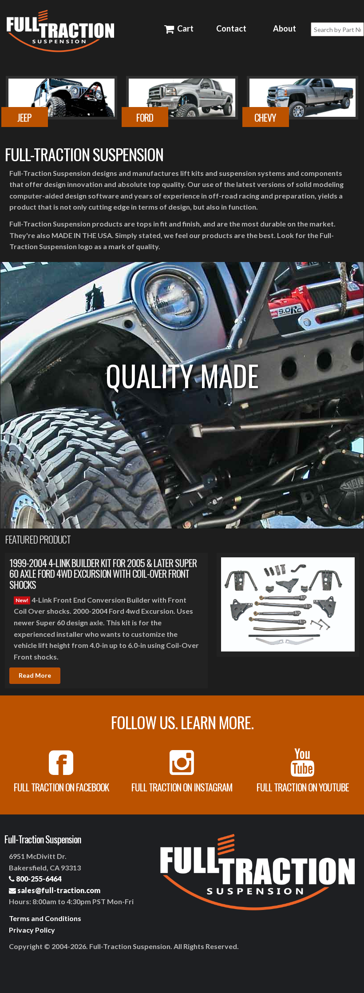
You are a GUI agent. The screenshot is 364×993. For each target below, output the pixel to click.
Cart (184, 28)
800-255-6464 (38, 878)
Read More (35, 675)
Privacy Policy (32, 929)
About (284, 28)
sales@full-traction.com (58, 890)
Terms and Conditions (45, 918)
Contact (231, 28)
